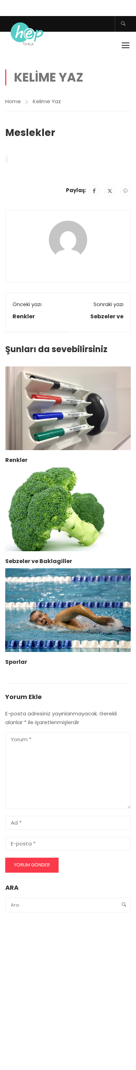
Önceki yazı (27, 304)
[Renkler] (68, 407)
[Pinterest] (125, 190)
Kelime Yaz (47, 101)
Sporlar (16, 662)
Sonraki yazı (108, 304)
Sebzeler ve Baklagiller (38, 561)
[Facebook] (94, 190)
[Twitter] (110, 190)
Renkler (24, 316)
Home (13, 101)
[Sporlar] (68, 610)
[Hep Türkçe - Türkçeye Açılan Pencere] (28, 33)
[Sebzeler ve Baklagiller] (68, 509)
